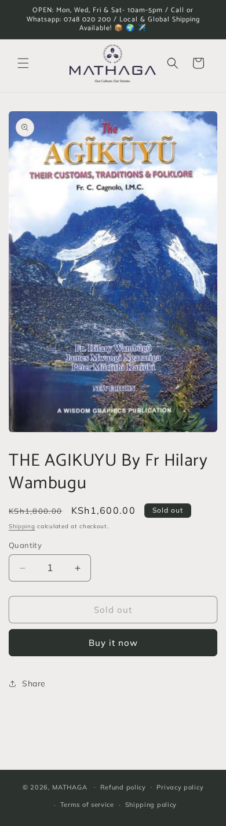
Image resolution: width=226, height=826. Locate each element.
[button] (23, 63)
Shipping (22, 526)
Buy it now (113, 642)
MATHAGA (69, 787)
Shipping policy (151, 805)
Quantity (25, 545)
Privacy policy (179, 787)
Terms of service (87, 805)
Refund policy (123, 787)
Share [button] (34, 683)
